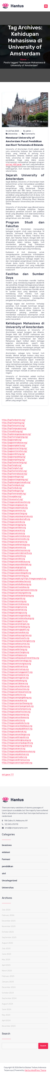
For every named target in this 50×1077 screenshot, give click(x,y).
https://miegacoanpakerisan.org (15, 754)
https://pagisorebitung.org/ (13, 454)
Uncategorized (9, 880)
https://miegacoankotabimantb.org (17, 553)
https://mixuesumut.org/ (12, 499)
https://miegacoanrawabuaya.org (16, 562)
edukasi (6, 852)
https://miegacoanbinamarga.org (16, 545)
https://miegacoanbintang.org (14, 649)
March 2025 (7, 971)
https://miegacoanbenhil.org (14, 556)
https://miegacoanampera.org (14, 542)
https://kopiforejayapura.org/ (14, 428)
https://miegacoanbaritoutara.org (16, 712)
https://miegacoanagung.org (14, 525)
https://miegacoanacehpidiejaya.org (17, 726)
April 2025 (6, 965)
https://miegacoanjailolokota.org (15, 723)
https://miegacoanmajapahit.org (15, 630)
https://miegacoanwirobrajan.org (15, 624)
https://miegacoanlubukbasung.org (16, 584)
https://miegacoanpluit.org (34, 579)
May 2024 (6, 1015)
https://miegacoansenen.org (14, 547)
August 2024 (7, 1004)
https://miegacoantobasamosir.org (16, 692)
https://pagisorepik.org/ (12, 440)
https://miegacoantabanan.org (15, 683)
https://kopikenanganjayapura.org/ (16, 434)
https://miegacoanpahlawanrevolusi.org (18, 751)
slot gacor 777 (8, 774)
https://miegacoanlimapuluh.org (15, 737)
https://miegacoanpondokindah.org (16, 564)
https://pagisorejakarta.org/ (13, 445)
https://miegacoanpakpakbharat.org (17, 729)
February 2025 (8, 976)
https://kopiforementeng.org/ (14, 462)
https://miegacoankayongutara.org (16, 635)
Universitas (12, 134)
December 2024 (9, 987)
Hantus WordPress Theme (35, 1070)
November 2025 (9, 926)
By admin (27, 131)
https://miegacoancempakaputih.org (17, 743)
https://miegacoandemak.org (14, 731)
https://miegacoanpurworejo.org (15, 714)
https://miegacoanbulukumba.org (16, 647)
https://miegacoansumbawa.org (15, 717)
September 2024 (9, 998)
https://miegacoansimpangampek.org (17, 706)
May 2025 (6, 960)
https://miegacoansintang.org (14, 513)
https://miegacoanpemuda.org (15, 508)
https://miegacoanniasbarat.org (15, 675)
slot (4, 873)
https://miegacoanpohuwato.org (15, 638)
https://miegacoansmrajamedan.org (17, 763)
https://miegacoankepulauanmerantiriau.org (20, 658)
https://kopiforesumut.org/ (13, 426)
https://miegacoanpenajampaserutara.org (19, 590)
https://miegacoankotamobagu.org (16, 661)
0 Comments (29, 134)
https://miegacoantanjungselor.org (16, 593)
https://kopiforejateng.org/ (13, 423)
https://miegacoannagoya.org (14, 613)
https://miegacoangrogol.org (14, 567)
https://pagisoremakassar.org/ (14, 443)
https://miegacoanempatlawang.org (17, 703)
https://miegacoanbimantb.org (15, 666)
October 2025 (8, 932)
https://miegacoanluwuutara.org (15, 689)
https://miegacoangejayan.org (14, 505)
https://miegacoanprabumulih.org (16, 519)
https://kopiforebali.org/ (12, 488)
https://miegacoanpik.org (12, 579)
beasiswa (7, 845)
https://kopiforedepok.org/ (13, 485)
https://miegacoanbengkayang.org (16, 740)
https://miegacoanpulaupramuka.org (17, 516)
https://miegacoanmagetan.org (15, 678)
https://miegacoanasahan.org (14, 700)
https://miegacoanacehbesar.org (15, 686)
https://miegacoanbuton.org (14, 695)
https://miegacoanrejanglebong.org (16, 697)
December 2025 (9, 921)
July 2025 (6, 948)
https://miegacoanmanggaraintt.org (17, 672)
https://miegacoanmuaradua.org (15, 587)
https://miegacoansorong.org (14, 601)
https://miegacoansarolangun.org (16, 734)
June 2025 (6, 954)
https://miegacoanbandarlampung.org (18, 596)
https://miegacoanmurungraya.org (16, 664)
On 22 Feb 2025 (12, 131)
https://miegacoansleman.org (14, 610)
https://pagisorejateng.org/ (13, 460)
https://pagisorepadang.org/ (14, 457)
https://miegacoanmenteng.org (15, 576)
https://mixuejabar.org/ (12, 496)
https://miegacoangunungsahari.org (17, 746)
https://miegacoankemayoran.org (16, 550)
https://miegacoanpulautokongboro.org (18, 641)
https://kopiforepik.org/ (12, 465)
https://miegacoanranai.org (13, 533)
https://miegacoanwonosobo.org (15, 539)
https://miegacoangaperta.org (14, 621)
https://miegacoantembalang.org (16, 627)
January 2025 (8, 982)
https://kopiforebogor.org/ (13, 491)
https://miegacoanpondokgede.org (16, 573)
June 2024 (6, 1009)
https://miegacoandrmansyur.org (16, 760)
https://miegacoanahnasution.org (16, 502)
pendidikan (7, 866)
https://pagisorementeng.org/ (14, 448)
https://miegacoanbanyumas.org (15, 644)
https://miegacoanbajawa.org (14, 655)
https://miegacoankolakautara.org (16, 581)
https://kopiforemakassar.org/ (14, 474)
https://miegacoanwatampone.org (16, 709)
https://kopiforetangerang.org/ (15, 437)
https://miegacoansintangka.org (15, 652)
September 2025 (9, 937)
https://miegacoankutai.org (13, 720)
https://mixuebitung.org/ (12, 431)
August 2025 (7, 943)
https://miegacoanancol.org (13, 748)
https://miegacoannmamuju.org (15, 669)
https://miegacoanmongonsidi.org (16, 615)
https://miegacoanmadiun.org (14, 757)
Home (23, 59)
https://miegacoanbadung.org (14, 680)
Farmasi (6, 859)
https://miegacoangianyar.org (14, 607)
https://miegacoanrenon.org (14, 511)
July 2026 (6, 910)
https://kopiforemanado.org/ (14, 494)
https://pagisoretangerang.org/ (15, 479)
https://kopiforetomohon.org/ (14, 471)
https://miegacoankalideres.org (15, 570)
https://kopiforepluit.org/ (12, 468)
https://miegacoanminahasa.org (15, 604)
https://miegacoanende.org (13, 522)
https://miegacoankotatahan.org (16, 536)
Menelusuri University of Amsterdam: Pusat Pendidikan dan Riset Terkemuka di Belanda (24, 141)
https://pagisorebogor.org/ (13, 477)
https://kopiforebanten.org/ (13, 420)
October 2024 (8, 993)
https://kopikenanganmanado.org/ (16, 482)
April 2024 (6, 1020)
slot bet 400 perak (14, 164)
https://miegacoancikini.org (13, 559)
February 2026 (8, 915)
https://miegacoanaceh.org (13, 530)
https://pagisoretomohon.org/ (14, 451)
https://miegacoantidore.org (14, 528)
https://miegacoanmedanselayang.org (18, 618)
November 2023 (9, 1026)
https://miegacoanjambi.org (13, 598)
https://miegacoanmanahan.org (15, 632)
